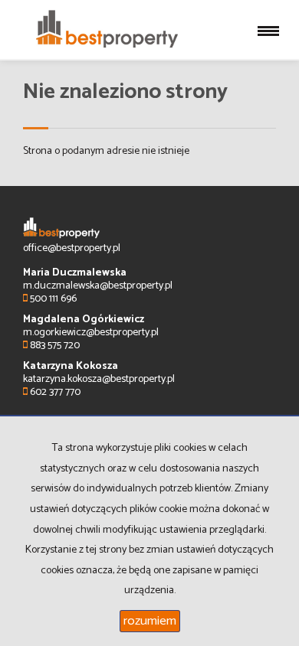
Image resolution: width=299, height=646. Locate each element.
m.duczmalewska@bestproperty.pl (97, 286)
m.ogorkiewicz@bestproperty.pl (91, 332)
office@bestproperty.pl (71, 248)
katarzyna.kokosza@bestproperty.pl (99, 379)
